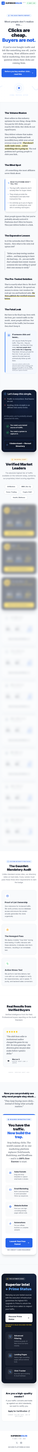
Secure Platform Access (19, 1447)
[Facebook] (21, 1443)
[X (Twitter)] (17, 1443)
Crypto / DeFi (27, 492)
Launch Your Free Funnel (18, 1242)
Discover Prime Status (15, 1317)
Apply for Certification (17, 1411)
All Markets (11, 486)
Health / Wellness (19, 497)
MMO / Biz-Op (26, 486)
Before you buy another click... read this (18, 72)
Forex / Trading (11, 492)
